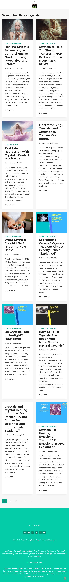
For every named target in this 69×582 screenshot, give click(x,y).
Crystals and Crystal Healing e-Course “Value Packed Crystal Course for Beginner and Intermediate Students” (16, 418)
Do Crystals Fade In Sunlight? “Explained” (17, 335)
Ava (8, 163)
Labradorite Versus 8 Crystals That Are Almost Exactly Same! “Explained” (51, 246)
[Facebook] (28, 532)
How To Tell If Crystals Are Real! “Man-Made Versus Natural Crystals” (51, 338)
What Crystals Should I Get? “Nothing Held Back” (15, 245)
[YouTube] (44, 532)
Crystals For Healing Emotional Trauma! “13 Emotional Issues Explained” (51, 438)
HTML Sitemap (34, 525)
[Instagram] (36, 532)
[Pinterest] (25, 532)
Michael (9, 68)
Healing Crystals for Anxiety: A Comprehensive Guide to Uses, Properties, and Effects (17, 55)
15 (25, 501)
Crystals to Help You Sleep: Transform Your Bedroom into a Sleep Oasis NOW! (50, 55)
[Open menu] (34, 1)
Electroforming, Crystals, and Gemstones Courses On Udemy (50, 131)
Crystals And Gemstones (13, 43)
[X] (32, 532)
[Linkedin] (40, 532)
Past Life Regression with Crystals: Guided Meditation (17, 153)
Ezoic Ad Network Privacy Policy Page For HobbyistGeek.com (34, 540)
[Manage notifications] (65, 578)
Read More (10, 110)
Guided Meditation (11, 145)
